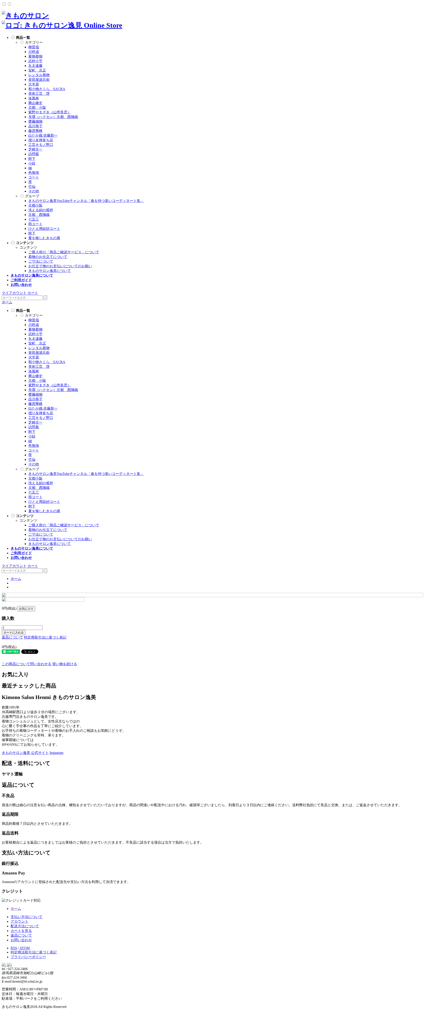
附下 (31, 159)
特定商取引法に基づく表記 (45, 637)
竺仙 (31, 186)
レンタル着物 (39, 75)
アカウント (19, 921)
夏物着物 (35, 56)
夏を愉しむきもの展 (44, 238)
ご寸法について (40, 261)
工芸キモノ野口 (40, 145)
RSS (14, 948)
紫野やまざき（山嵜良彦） (49, 112)
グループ (32, 196)
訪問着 (33, 154)
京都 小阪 (37, 107)
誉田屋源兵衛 (39, 79)
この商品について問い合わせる (26, 664)
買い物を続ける (64, 664)
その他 (33, 191)
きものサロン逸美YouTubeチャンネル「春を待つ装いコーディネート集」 (86, 201)
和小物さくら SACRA (46, 89)
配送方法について (25, 926)
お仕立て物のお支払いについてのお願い (60, 266)
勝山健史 (35, 103)
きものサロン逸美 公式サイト (25, 753)
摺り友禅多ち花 (40, 140)
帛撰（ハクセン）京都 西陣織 (53, 117)
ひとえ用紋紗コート (44, 228)
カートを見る (21, 931)
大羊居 (33, 84)
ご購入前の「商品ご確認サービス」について (63, 252)
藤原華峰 (35, 131)
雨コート (35, 224)
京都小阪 (35, 205)
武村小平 (35, 61)
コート (33, 177)
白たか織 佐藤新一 (43, 135)
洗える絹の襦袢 (40, 210)
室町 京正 (37, 70)
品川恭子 (35, 126)
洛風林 (33, 98)
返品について (12, 637)
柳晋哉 (33, 47)
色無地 (33, 172)
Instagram (56, 753)
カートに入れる (14, 632)
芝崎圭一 (35, 149)
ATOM (24, 948)
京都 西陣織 (39, 215)
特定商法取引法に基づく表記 (34, 952)
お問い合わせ (21, 940)
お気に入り (26, 608)
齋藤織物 (35, 121)
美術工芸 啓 (39, 93)
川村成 (33, 52)
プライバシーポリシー (28, 957)
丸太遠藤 (35, 66)
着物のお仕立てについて (47, 257)
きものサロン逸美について (49, 271)
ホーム (7, 302)
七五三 (33, 219)
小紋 (31, 163)
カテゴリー (34, 42)
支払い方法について (26, 917)
